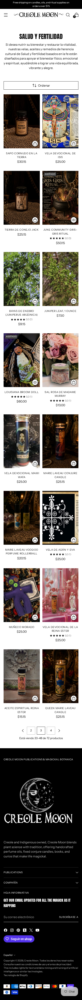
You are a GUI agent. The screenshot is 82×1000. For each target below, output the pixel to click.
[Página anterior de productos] (22, 731)
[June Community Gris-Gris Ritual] (60, 198)
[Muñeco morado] (22, 595)
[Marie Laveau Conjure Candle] (60, 441)
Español (8, 955)
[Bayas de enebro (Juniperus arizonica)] (22, 279)
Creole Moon (31, 960)
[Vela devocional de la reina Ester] (60, 595)
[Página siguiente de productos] (59, 731)
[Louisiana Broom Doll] (22, 360)
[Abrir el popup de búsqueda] (68, 15)
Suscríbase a (68, 917)
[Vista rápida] (73, 220)
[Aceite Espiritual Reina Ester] (22, 676)
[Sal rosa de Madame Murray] (60, 360)
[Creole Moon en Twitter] (31, 931)
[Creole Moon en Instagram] (12, 931)
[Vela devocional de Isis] (60, 121)
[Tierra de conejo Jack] (22, 198)
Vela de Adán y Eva (60, 549)
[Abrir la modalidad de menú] (6, 15)
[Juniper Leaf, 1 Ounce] (60, 279)
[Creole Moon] (38, 14)
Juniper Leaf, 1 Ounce (60, 310)
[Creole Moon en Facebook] (6, 931)
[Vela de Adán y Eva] (60, 518)
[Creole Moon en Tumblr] (25, 931)
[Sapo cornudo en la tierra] (22, 121)
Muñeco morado (21, 627)
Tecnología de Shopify (16, 975)
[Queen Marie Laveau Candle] (60, 676)
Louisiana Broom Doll (22, 392)
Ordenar (44, 85)
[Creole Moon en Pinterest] (18, 931)
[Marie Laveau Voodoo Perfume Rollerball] (22, 518)
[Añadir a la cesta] (35, 143)
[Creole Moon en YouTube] (37, 931)
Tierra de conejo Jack (22, 229)
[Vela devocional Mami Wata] (22, 441)
